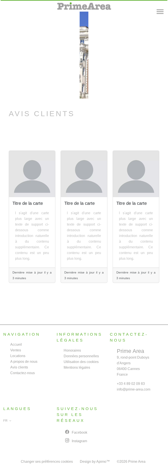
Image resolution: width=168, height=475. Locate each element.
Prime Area (130, 351)
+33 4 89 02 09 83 (131, 384)
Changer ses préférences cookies (47, 461)
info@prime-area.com (133, 389)
